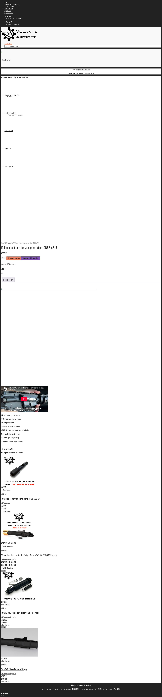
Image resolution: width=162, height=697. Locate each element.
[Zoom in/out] (1, 693)
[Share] (5, 693)
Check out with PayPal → (30, 258)
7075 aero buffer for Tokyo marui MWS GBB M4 (20, 498)
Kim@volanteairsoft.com (83, 69)
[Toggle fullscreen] (3, 693)
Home (2, 243)
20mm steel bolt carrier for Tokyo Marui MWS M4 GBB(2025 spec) (29, 555)
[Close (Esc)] (7, 693)
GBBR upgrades (8, 243)
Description (8, 279)
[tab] (8, 279)
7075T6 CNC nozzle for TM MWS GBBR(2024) (20, 612)
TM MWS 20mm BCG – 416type (14, 669)
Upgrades (13, 559)
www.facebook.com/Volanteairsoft (85, 73)
